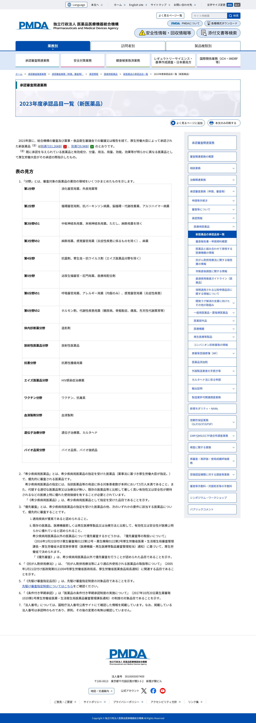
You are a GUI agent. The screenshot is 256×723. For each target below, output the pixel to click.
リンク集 (193, 702)
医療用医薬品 (111, 74)
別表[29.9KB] (80, 146)
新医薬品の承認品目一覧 (135, 74)
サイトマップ (158, 5)
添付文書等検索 (222, 33)
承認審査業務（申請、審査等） (67, 74)
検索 (236, 15)
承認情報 (93, 74)
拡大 (237, 4)
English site (136, 5)
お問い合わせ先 (183, 5)
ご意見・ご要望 (63, 702)
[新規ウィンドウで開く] (144, 691)
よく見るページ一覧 (170, 15)
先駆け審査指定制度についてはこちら (47, 586)
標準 (230, 4)
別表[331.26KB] (51, 146)
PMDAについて (191, 23)
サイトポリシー (93, 702)
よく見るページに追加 (189, 123)
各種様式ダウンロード (224, 23)
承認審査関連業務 (37, 74)
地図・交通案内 (100, 691)
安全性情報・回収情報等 (168, 33)
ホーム (118, 5)
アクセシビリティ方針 (164, 702)
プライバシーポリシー (126, 702)
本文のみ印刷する (225, 123)
